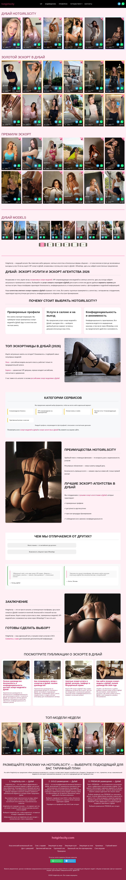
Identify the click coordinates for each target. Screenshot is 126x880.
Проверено (63, 4)
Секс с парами (40, 845)
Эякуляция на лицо (55, 845)
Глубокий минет (111, 845)
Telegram (71, 861)
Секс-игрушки (100, 848)
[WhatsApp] (18, 44)
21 (83, 244)
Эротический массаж (43, 848)
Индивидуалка (50, 4)
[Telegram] (119, 4)
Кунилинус (99, 845)
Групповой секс (59, 848)
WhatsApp (58, 861)
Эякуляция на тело (86, 845)
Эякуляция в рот (71, 845)
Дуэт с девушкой (27, 848)
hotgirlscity (7, 4)
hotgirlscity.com (63, 837)
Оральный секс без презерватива (80, 848)
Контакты (88, 4)
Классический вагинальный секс (21, 845)
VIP (41, 4)
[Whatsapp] (123, 4)
